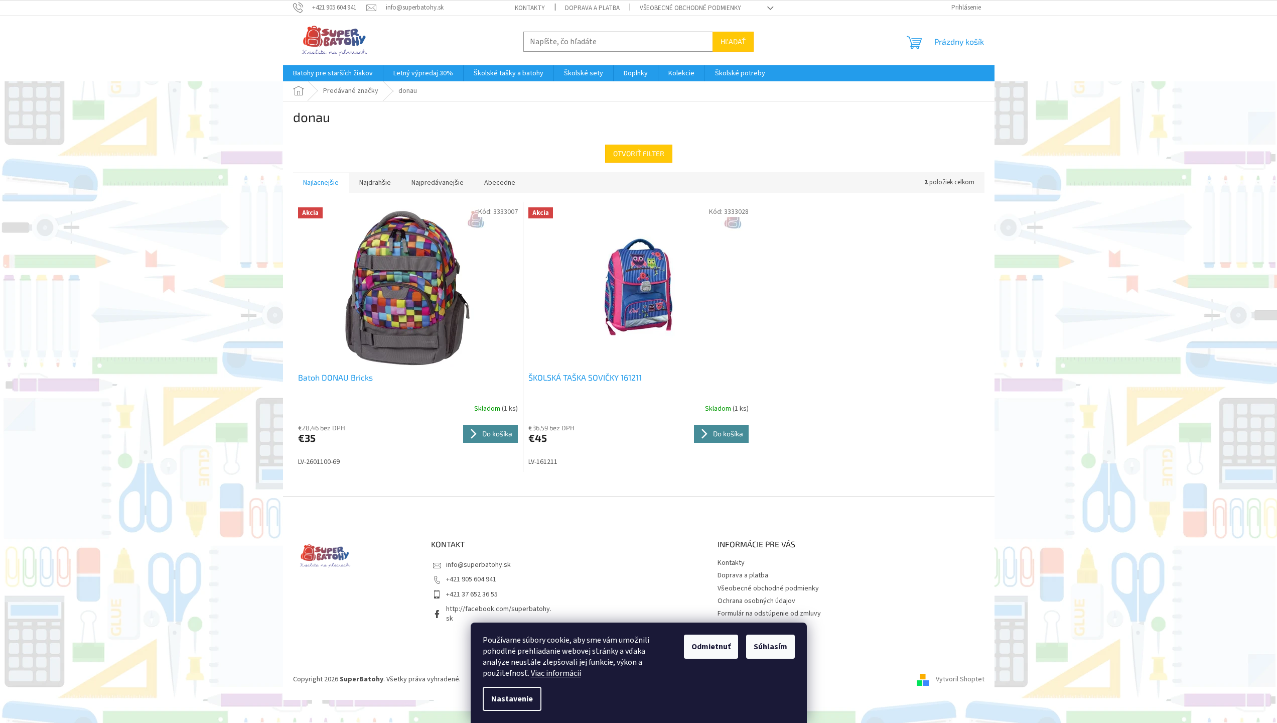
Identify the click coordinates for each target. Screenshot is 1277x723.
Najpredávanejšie (437, 183)
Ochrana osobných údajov (756, 601)
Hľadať (733, 41)
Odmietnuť (711, 646)
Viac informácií (556, 673)
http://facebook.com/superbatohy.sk (498, 614)
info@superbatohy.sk (478, 565)
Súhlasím (770, 646)
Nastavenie (512, 698)
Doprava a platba (592, 8)
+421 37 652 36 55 (472, 594)
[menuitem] (333, 73)
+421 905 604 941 (471, 579)
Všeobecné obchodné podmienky (690, 8)
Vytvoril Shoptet (960, 679)
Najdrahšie (375, 183)
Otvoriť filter (638, 153)
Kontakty (530, 8)
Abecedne (499, 183)
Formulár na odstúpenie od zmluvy (769, 614)
